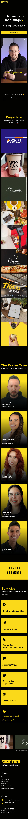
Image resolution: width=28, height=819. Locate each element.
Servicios (4, 777)
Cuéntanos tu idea (14, 32)
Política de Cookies (7, 813)
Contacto (4, 783)
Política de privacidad (7, 788)
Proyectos (4, 781)
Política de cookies (7, 786)
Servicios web (5, 779)
